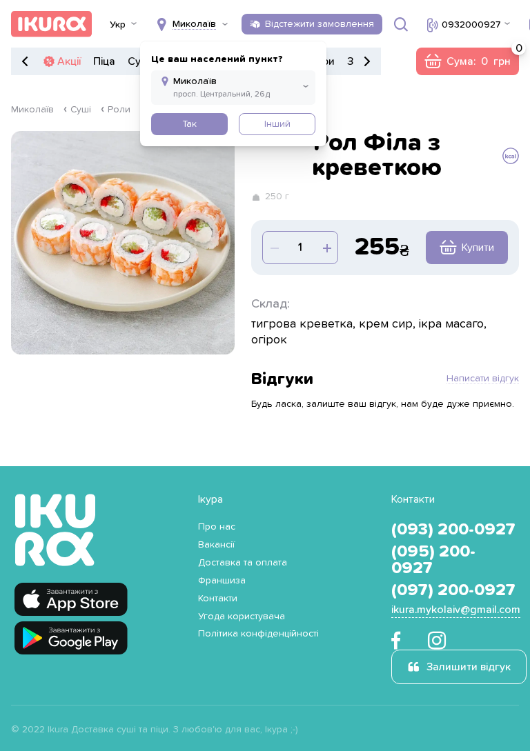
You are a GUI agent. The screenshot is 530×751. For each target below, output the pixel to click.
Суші (80, 109)
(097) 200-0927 (453, 590)
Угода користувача (241, 616)
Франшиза (222, 580)
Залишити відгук (468, 666)
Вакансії (216, 545)
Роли (119, 109)
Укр (118, 25)
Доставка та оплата (242, 563)
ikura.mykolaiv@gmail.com (455, 609)
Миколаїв (32, 109)
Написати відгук (482, 378)
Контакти (217, 598)
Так (189, 124)
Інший (277, 124)
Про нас (216, 527)
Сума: (467, 61)
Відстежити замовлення (319, 24)
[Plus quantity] (274, 247)
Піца (104, 61)
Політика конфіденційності (258, 634)
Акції (69, 61)
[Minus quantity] (326, 247)
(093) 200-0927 (453, 529)
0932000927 (471, 25)
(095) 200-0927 (433, 560)
